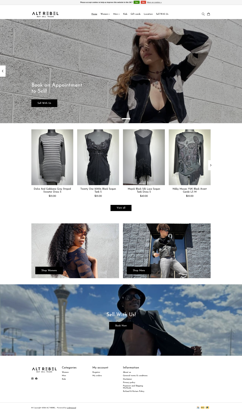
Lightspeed (71, 408)
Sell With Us (162, 14)
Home (94, 14)
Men (64, 376)
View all (121, 208)
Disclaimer (127, 379)
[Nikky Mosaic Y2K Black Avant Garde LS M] (190, 157)
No (143, 2)
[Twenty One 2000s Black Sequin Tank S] (98, 157)
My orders (97, 376)
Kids (125, 14)
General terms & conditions (135, 376)
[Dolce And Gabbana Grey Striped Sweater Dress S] (52, 157)
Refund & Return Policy (133, 391)
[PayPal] (202, 407)
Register (96, 372)
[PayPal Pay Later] (207, 407)
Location (148, 14)
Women (65, 372)
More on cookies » (154, 2)
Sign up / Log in (203, 7)
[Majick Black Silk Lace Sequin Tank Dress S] (144, 157)
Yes (136, 2)
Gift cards (135, 14)
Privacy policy (129, 382)
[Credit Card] (198, 407)
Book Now (121, 326)
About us (127, 372)
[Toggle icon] (203, 14)
